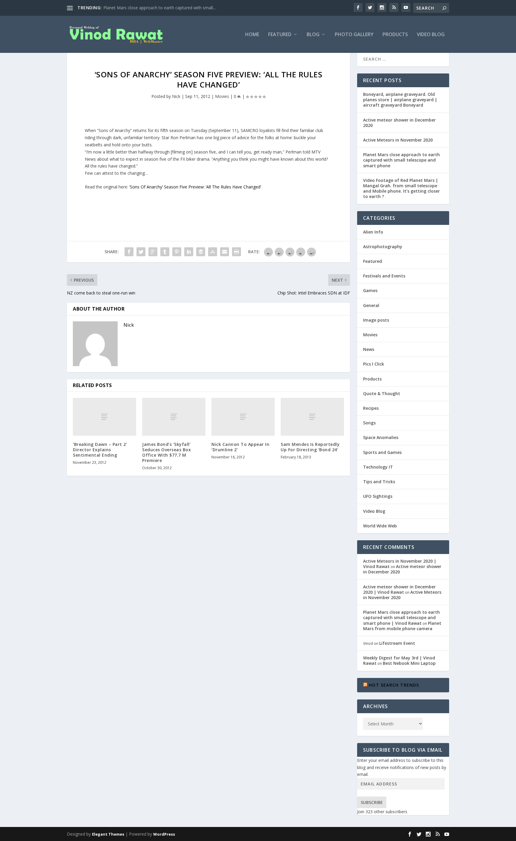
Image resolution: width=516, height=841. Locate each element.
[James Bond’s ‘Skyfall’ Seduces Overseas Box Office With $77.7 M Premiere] (173, 417)
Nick (176, 96)
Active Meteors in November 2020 (398, 140)
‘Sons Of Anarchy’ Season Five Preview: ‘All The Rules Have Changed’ (195, 187)
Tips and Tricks (379, 481)
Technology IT (378, 467)
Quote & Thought (381, 393)
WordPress (164, 834)
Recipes (371, 408)
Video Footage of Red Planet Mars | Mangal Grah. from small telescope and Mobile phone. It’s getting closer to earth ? (401, 188)
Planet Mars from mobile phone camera (402, 625)
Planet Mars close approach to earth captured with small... (159, 7)
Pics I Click (373, 364)
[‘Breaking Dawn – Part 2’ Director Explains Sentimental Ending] (104, 417)
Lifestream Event (397, 643)
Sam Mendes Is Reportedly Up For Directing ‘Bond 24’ (310, 446)
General (371, 305)
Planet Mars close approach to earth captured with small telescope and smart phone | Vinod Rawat (401, 617)
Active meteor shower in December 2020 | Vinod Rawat (399, 589)
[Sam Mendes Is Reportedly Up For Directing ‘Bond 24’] (312, 417)
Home (252, 35)
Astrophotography (382, 246)
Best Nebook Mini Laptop (409, 663)
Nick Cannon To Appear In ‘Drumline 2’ (240, 446)
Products (395, 35)
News (368, 349)
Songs (369, 423)
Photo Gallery (354, 35)
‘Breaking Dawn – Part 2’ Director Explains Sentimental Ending (100, 449)
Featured (279, 35)
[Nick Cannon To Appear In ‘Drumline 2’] (243, 417)
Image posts (376, 320)
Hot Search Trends (394, 685)
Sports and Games (382, 452)
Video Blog (431, 35)
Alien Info (373, 232)
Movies (222, 96)
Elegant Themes (108, 834)
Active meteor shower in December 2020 (399, 122)
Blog (313, 35)
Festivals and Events (384, 276)
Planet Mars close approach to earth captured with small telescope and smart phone (401, 160)
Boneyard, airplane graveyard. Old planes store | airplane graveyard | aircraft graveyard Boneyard (400, 99)
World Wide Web (380, 526)
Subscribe (372, 802)
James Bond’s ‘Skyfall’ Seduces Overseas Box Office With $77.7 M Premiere (166, 452)
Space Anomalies (380, 437)
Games (370, 290)
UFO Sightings (377, 496)
